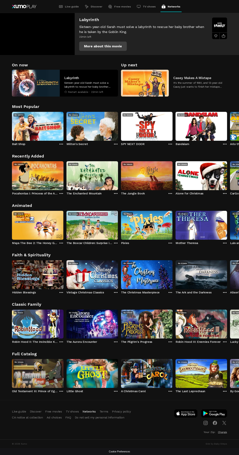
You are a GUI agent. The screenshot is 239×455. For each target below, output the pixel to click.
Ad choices (54, 417)
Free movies (122, 6)
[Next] (227, 125)
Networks (174, 6)
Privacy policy (121, 411)
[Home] (24, 6)
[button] (103, 46)
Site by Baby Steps (216, 444)
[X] (224, 423)
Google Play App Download (214, 414)
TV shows (149, 6)
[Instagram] (205, 423)
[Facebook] (215, 423)
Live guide (72, 6)
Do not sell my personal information (99, 417)
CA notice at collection (27, 417)
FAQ (68, 417)
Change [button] (222, 432)
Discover (96, 6)
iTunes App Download (186, 414)
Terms (104, 411)
